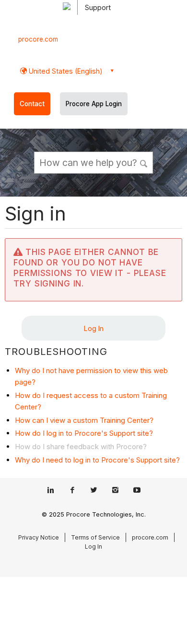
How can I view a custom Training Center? (84, 420)
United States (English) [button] (65, 71)
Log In (94, 328)
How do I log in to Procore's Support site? (84, 433)
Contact (32, 104)
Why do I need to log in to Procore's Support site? (97, 459)
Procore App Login (94, 104)
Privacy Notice (38, 537)
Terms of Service (95, 537)
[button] (144, 162)
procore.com (38, 39)
